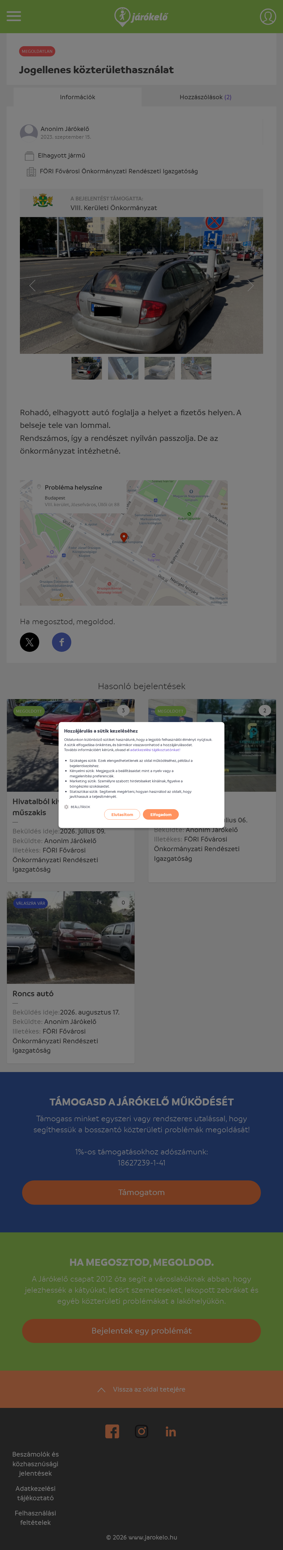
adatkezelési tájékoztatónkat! (155, 749)
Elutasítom (122, 814)
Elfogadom (161, 814)
